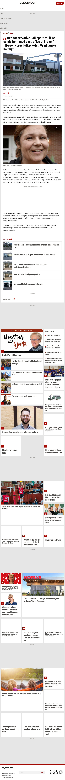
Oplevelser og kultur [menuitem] (6, 33)
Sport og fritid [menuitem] (4, 23)
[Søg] (42, 772)
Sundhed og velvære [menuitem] (6, 18)
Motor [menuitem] (2, 8)
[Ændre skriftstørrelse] (4, 93)
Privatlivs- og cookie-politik (8, 773)
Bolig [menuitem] (1, 13)
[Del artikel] (8, 93)
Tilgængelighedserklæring (8, 777)
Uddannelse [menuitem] (3, 28)
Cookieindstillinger (6, 775)
